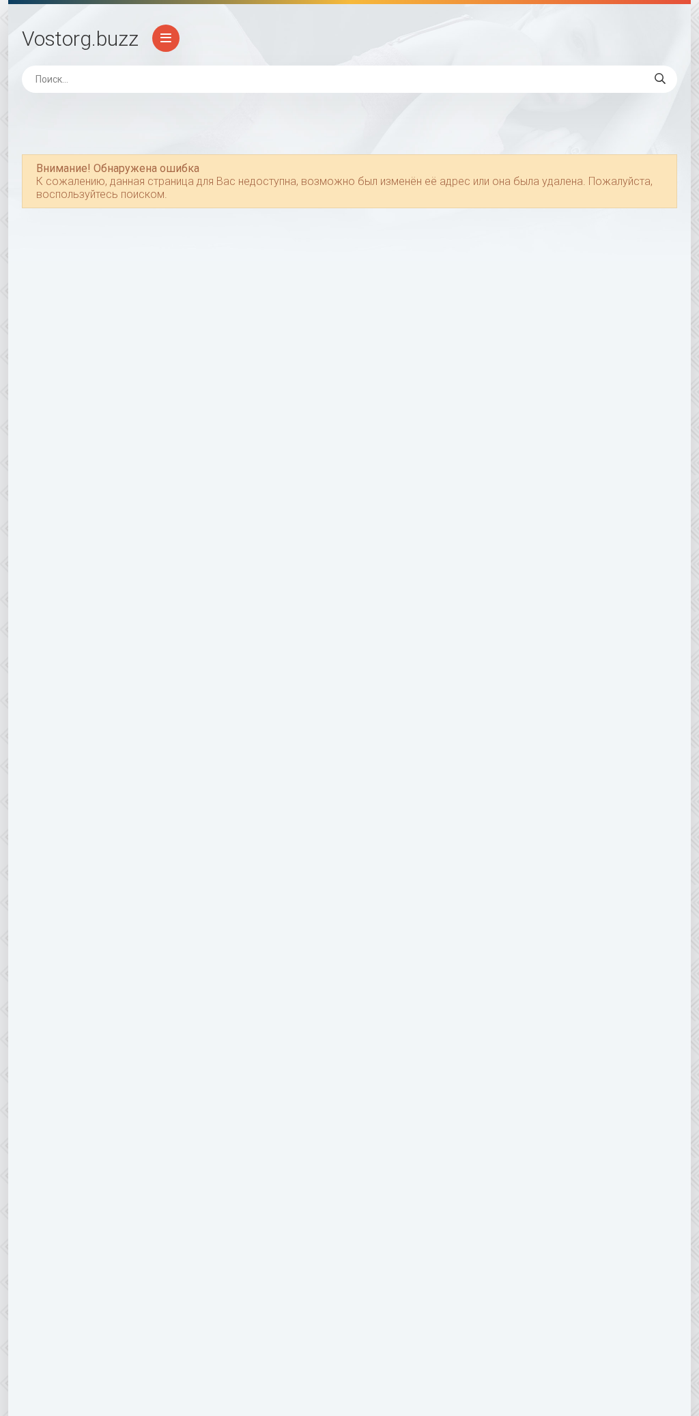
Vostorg (80, 39)
